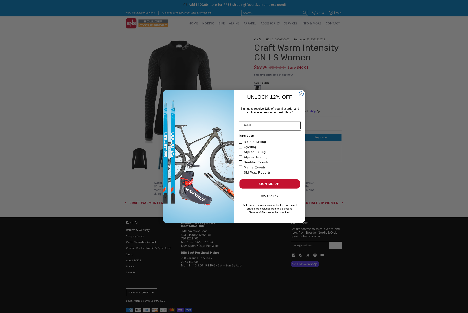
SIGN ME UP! (270, 183)
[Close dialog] (301, 94)
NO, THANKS (269, 196)
